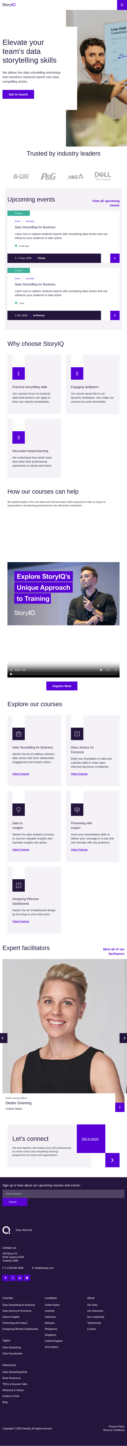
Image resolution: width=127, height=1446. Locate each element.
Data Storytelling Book (14, 1372)
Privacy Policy (117, 1426)
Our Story (92, 1305)
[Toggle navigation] (122, 5)
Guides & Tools (10, 1396)
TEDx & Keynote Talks (14, 1384)
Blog (5, 1402)
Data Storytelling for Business (18, 1305)
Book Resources (11, 1378)
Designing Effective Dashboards (20, 1329)
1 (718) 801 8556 (14, 1268)
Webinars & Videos (13, 1390)
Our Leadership (95, 1317)
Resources (9, 1365)
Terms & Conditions (114, 1430)
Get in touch (18, 94)
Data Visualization (12, 1353)
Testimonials (94, 1323)
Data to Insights (11, 1317)
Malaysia (50, 1323)
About (90, 1298)
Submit (12, 1202)
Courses (7, 1298)
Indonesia (50, 1317)
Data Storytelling (11, 1347)
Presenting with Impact (14, 1323)
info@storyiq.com (44, 1268)
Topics (6, 1340)
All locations (51, 1347)
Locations (51, 1298)
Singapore (50, 1335)
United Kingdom (54, 1341)
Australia (50, 1311)
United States (52, 1305)
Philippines (51, 1329)
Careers (91, 1329)
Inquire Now (62, 686)
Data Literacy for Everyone (17, 1311)
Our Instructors (95, 1311)
